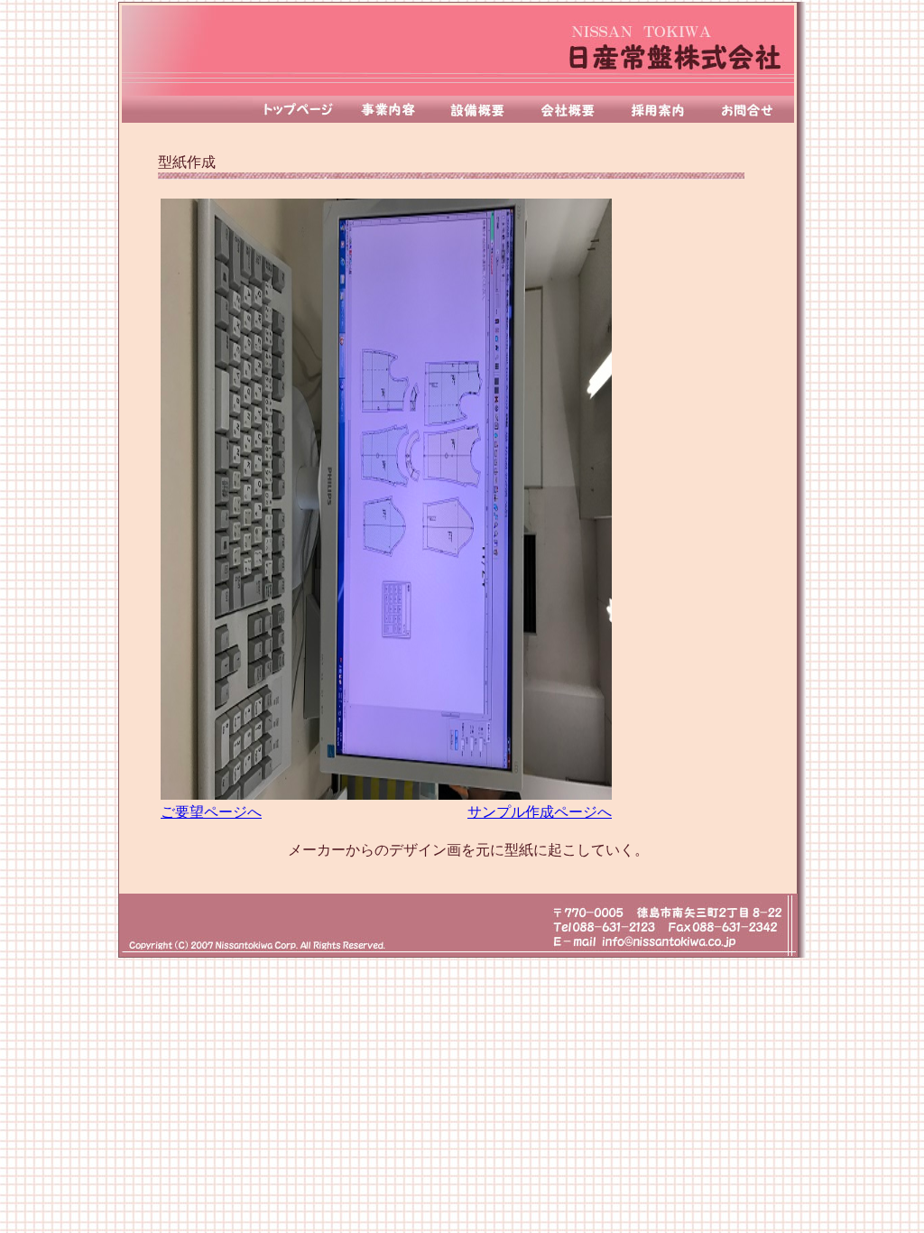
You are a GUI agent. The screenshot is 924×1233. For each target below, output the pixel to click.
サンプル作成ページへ (539, 812)
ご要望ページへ (211, 812)
